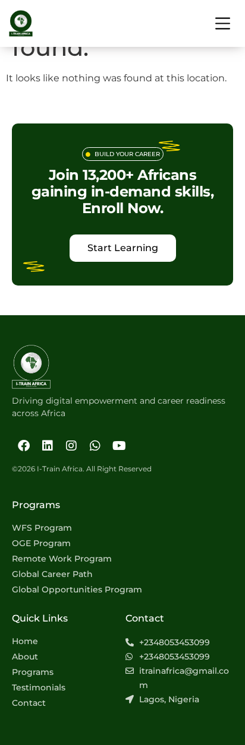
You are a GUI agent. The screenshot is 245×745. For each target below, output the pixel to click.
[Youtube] (119, 446)
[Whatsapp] (95, 446)
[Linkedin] (47, 446)
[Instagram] (71, 446)
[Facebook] (24, 446)
